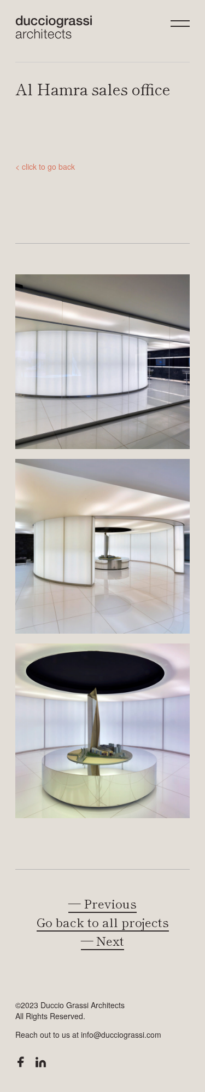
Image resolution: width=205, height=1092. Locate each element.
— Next (102, 940)
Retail (102, 79)
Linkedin (41, 1062)
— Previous (102, 903)
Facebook (20, 1061)
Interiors (102, 150)
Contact (102, 256)
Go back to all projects (103, 921)
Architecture (102, 115)
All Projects (103, 186)
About (102, 221)
